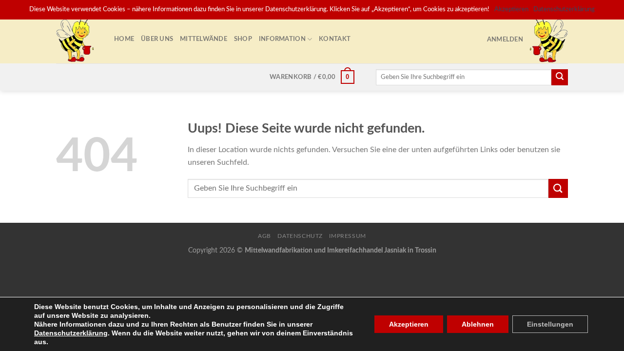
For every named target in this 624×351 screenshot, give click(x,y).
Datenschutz (300, 236)
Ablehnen (478, 324)
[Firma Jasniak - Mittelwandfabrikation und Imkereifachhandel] (77, 39)
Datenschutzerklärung (71, 333)
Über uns (157, 39)
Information (282, 39)
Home (124, 39)
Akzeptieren (409, 324)
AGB (264, 236)
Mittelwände (203, 39)
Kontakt (335, 39)
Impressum (347, 236)
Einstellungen (550, 324)
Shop (243, 39)
